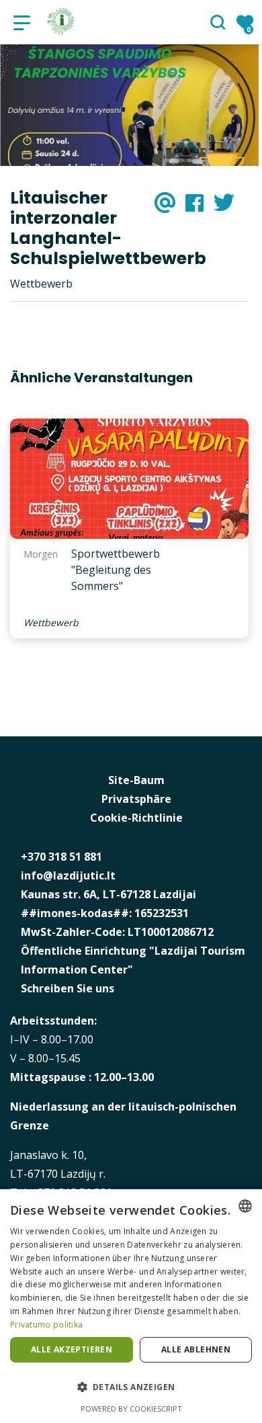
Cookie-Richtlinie (136, 817)
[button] (131, 1387)
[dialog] (131, 1306)
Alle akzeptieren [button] (71, 1349)
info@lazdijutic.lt (68, 875)
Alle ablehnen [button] (195, 1349)
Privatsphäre (136, 798)
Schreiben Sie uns (67, 988)
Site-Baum (136, 780)
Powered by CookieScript (131, 1409)
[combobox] (245, 1206)
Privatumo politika (46, 1324)
